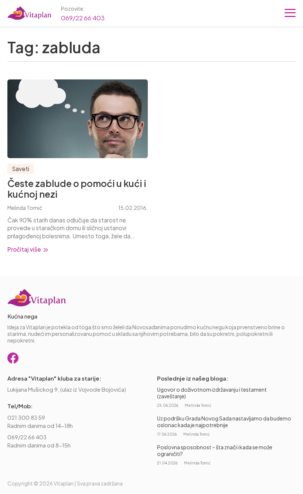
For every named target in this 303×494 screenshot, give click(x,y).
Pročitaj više (24, 249)
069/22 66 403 (83, 18)
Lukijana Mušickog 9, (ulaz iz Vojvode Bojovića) (66, 389)
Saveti (20, 168)
